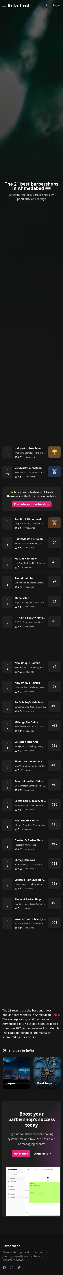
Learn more (42, 1153)
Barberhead (18, 5)
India (55, 1015)
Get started (21, 1153)
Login (56, 5)
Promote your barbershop (31, 504)
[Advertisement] (31, 407)
